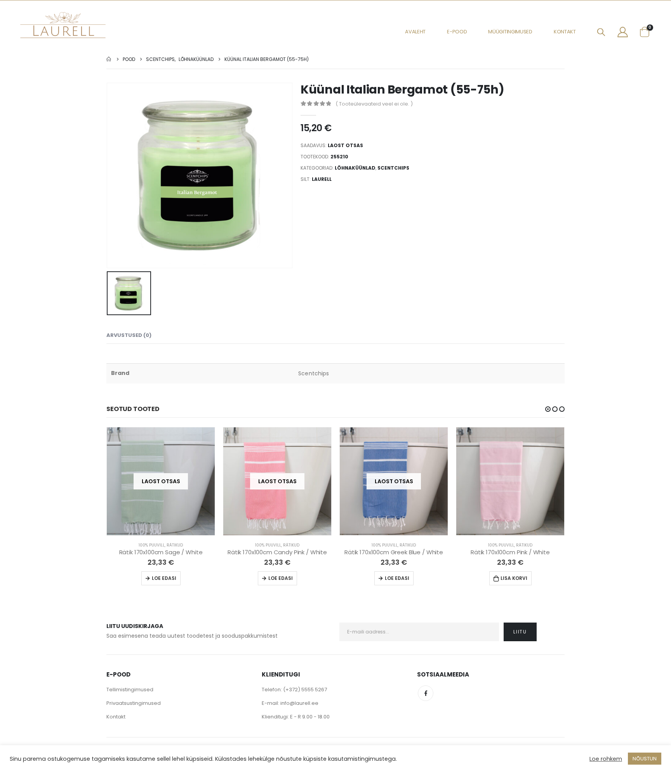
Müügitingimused (510, 31)
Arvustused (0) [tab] (128, 335)
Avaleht (415, 31)
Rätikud (175, 545)
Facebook (425, 693)
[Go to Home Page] (109, 59)
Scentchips (393, 168)
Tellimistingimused (129, 689)
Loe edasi (164, 578)
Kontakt (565, 31)
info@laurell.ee (299, 703)
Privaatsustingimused (133, 703)
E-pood (457, 31)
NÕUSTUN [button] (645, 758)
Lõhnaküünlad (355, 168)
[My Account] (623, 31)
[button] (547, 409)
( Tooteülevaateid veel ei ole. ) (374, 104)
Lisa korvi (514, 578)
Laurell (322, 179)
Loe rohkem (605, 758)
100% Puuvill (152, 545)
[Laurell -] (63, 25)
